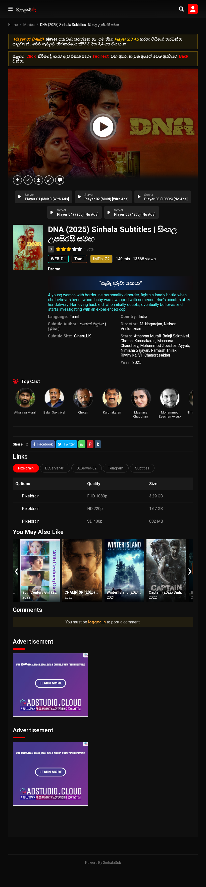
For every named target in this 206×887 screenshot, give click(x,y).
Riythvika (128, 355)
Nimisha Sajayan (135, 350)
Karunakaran (145, 340)
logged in (97, 622)
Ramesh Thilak (164, 350)
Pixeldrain (30, 496)
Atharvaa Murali (147, 336)
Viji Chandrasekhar (154, 355)
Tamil (74, 316)
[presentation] (16, 570)
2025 (136, 362)
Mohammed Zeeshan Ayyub (164, 345)
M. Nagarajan (151, 324)
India (143, 316)
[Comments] (59, 180)
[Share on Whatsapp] (81, 444)
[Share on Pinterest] (90, 444)
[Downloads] (38, 180)
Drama (54, 269)
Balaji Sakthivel (176, 336)
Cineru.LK (82, 336)
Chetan (127, 340)
